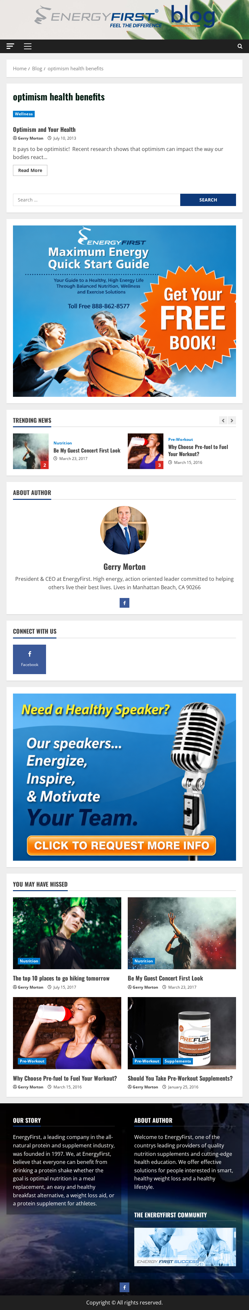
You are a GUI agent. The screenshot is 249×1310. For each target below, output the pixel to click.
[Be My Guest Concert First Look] (182, 933)
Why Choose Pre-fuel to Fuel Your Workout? (62, 451)
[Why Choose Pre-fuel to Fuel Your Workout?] (67, 1033)
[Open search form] (240, 46)
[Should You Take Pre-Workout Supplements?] (182, 1033)
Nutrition (29, 961)
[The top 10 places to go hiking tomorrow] (67, 933)
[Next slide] (232, 420)
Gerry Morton (30, 138)
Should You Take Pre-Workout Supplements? (177, 451)
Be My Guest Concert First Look (165, 978)
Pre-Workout (97, 440)
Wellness (24, 114)
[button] (10, 46)
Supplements (178, 1061)
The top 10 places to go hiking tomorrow (61, 978)
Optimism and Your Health (44, 129)
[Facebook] (124, 603)
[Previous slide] (223, 420)
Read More (32, 171)
